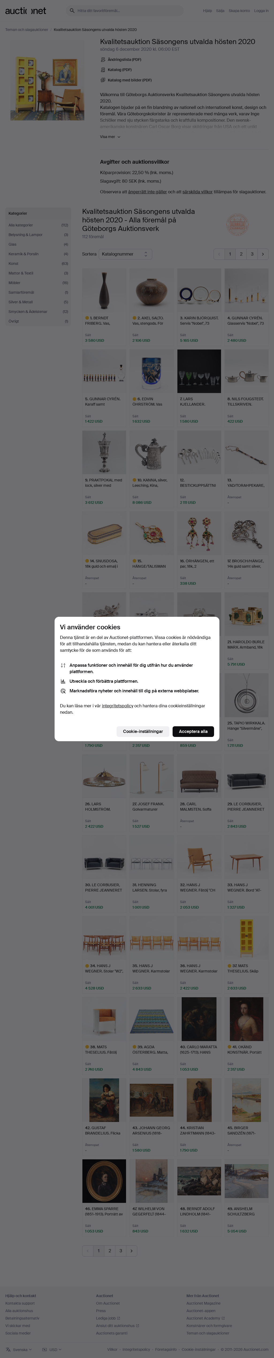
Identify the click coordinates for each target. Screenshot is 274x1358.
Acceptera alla (193, 731)
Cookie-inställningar (143, 731)
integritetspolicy (117, 706)
